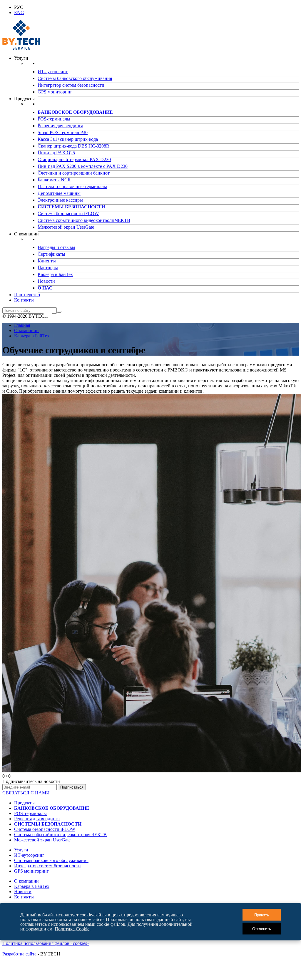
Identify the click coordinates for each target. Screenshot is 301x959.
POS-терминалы (54, 118)
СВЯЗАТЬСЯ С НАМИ (26, 792)
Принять (261, 915)
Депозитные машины (59, 193)
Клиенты (47, 260)
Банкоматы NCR (54, 179)
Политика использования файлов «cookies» (45, 943)
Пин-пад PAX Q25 (56, 152)
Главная (22, 325)
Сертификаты (51, 254)
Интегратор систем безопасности (71, 85)
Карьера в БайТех (55, 274)
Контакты (24, 299)
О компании (26, 330)
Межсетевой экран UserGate (66, 227)
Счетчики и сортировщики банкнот (74, 172)
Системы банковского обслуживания (75, 78)
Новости (46, 281)
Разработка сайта (19, 953)
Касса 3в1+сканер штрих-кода (68, 139)
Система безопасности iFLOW (68, 213)
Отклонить (261, 928)
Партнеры (48, 267)
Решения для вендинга (60, 125)
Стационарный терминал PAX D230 (74, 159)
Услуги (21, 849)
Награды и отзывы (56, 247)
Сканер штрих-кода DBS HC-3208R (73, 145)
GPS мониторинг (55, 91)
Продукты (24, 802)
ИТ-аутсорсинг (53, 71)
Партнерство (27, 294)
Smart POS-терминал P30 (63, 132)
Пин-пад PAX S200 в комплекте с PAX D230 (83, 166)
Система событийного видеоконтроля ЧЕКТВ (84, 220)
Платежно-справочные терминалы (72, 186)
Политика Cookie (72, 928)
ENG (19, 12)
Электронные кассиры (60, 200)
